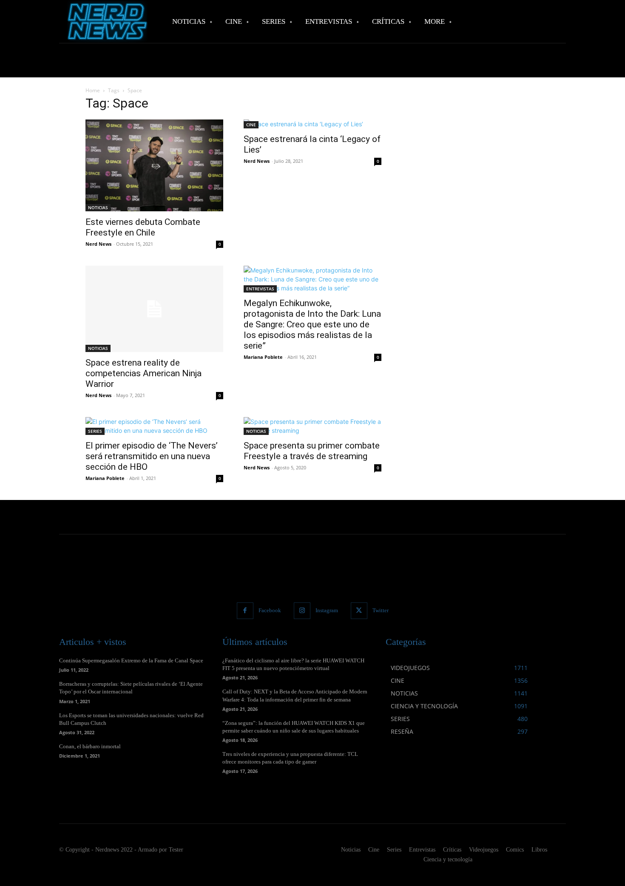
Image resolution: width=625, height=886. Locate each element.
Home (92, 90)
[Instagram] (302, 610)
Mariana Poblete (263, 357)
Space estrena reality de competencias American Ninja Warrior (143, 373)
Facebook (270, 610)
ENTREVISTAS (260, 289)
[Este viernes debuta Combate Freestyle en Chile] (154, 165)
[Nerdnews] (106, 21)
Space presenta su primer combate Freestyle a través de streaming (312, 450)
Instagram (326, 610)
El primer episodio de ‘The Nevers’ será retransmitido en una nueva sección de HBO (151, 456)
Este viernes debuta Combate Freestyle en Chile (142, 227)
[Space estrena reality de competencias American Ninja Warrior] (154, 309)
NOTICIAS (98, 207)
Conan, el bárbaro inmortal (90, 746)
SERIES (95, 431)
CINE (251, 125)
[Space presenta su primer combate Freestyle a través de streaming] (312, 426)
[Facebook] (245, 610)
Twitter (380, 610)
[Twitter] (359, 610)
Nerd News (98, 244)
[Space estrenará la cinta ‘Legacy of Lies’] (312, 123)
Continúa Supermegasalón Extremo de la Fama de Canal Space (131, 660)
